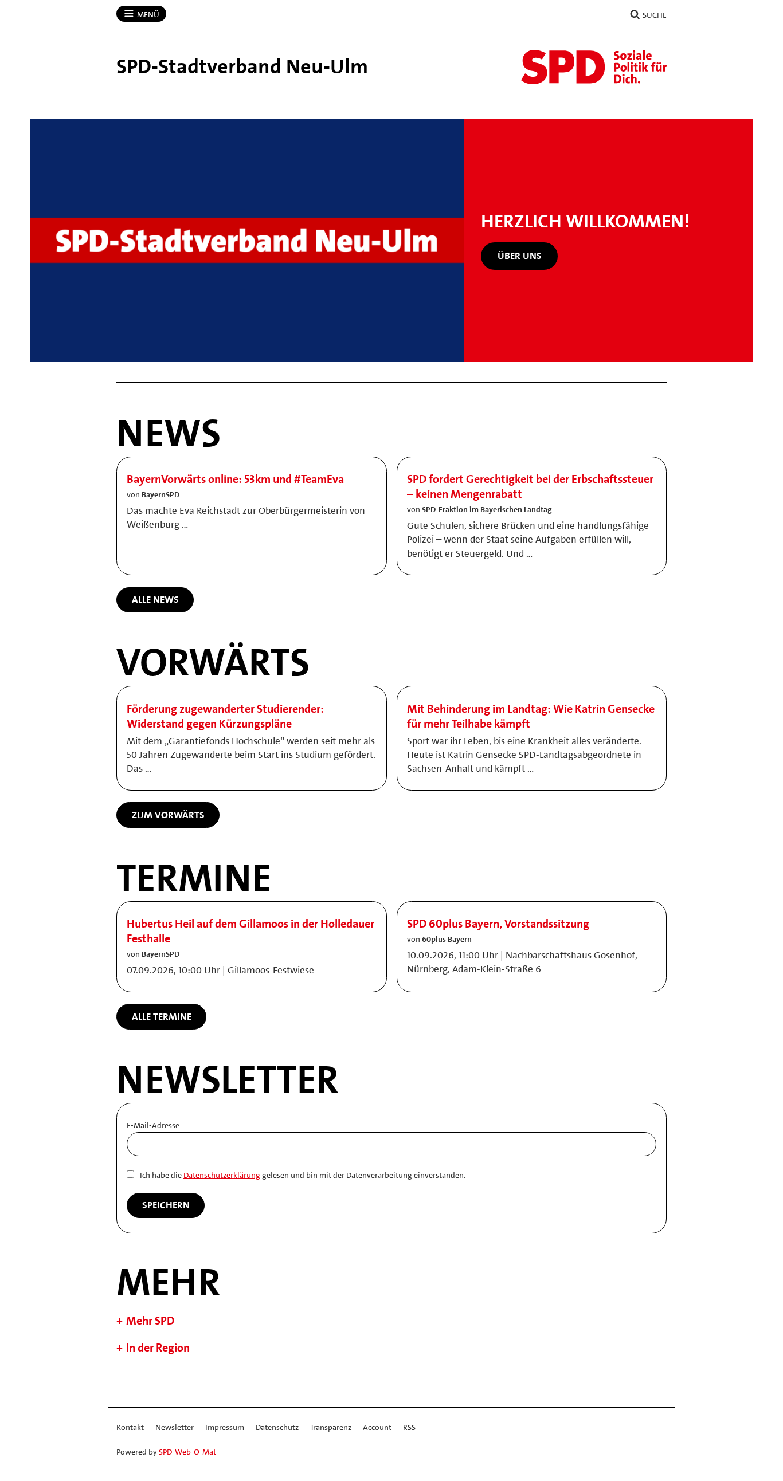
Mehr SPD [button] (150, 1320)
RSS (409, 1427)
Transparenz (330, 1427)
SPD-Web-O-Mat (187, 1452)
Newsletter (174, 1427)
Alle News (155, 599)
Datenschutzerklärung (221, 1175)
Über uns (520, 255)
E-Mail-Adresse (153, 1125)
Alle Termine (161, 1016)
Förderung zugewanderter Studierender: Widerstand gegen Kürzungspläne (225, 716)
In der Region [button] (158, 1347)
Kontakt (130, 1427)
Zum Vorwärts (168, 814)
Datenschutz (277, 1427)
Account (377, 1427)
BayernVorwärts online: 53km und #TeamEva (235, 479)
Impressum (224, 1427)
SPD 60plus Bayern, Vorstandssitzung (498, 923)
